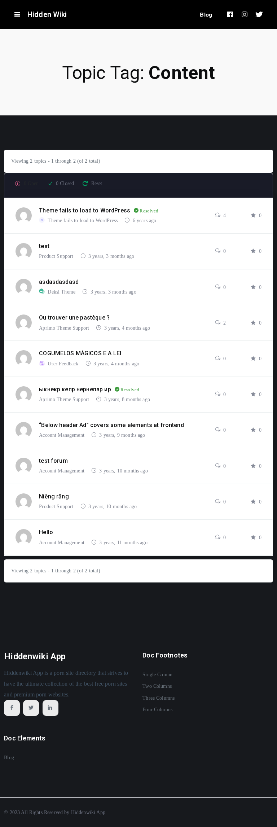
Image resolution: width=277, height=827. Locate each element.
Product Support (57, 256)
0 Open (31, 183)
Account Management (62, 435)
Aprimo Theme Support (65, 328)
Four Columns (157, 709)
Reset (96, 183)
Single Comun (157, 674)
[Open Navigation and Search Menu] (17, 14)
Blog (206, 14)
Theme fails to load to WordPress (83, 220)
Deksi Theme (62, 292)
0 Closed (65, 183)
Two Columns (157, 686)
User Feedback (64, 363)
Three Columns (158, 698)
